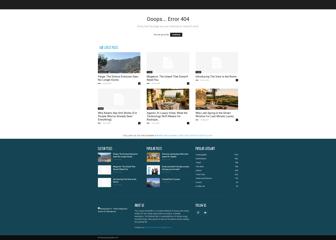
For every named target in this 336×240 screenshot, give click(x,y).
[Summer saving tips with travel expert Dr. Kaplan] (153, 157)
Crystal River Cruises (171, 179)
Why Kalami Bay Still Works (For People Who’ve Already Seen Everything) (117, 116)
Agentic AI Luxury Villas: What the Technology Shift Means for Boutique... (167, 116)
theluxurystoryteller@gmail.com (158, 227)
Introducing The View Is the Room (216, 76)
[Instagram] (198, 212)
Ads (99, 83)
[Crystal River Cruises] (153, 182)
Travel (150, 72)
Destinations (103, 72)
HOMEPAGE (176, 35)
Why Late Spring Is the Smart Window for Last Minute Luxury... (215, 114)
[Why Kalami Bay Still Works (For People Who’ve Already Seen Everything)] (119, 99)
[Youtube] (205, 212)
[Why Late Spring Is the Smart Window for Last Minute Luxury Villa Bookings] (217, 99)
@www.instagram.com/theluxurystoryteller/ (184, 135)
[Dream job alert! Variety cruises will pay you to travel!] (153, 170)
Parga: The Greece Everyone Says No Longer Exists (118, 78)
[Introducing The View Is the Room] (217, 62)
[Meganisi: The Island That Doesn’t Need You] (168, 62)
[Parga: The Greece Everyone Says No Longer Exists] (119, 62)
